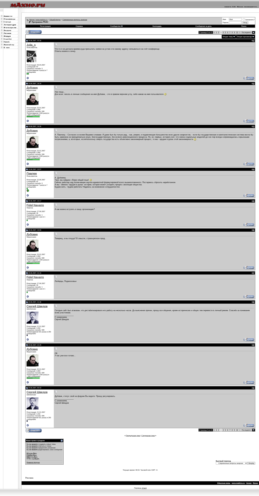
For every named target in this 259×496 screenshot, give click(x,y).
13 (237, 32)
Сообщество (115, 26)
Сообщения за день (203, 26)
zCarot (144, 488)
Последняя (246, 32)
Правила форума (33, 462)
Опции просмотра (244, 37)
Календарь (157, 26)
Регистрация (45, 26)
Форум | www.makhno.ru (38, 20)
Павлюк (32, 173)
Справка (79, 26)
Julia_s (31, 44)
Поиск (243, 26)
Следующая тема (148, 435)
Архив (249, 483)
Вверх (255, 483)
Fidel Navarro (35, 205)
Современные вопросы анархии (75, 20)
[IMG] (29, 457)
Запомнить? (250, 20)
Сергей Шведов (37, 306)
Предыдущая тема (133, 435)
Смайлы (30, 455)
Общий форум (55, 20)
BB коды (30, 453)
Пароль (225, 22)
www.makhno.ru (238, 483)
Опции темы (228, 37)
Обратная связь (223, 483)
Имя (224, 19)
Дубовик (32, 87)
